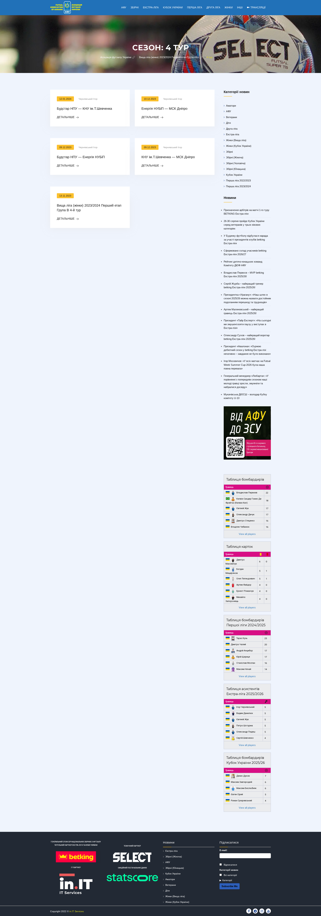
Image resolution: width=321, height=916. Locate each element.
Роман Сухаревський (241, 800)
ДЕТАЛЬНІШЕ (66, 117)
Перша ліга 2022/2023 (238, 180)
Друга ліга (231, 128)
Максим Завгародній (241, 782)
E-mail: (223, 850)
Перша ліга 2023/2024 (238, 186)
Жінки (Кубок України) (238, 145)
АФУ (228, 111)
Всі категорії (230, 875)
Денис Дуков (243, 776)
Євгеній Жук (242, 508)
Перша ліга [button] (194, 7)
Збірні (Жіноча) (234, 157)
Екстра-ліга (232, 134)
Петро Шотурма (244, 725)
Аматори (231, 105)
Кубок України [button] (173, 7)
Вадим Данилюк (244, 713)
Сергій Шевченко (245, 738)
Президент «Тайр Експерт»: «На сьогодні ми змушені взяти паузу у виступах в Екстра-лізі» (247, 324)
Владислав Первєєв (246, 492)
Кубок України (234, 174)
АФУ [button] (123, 7)
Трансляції (257, 7)
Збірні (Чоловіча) (235, 163)
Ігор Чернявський (245, 707)
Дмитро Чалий (238, 644)
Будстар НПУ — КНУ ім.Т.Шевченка (84, 108)
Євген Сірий (237, 794)
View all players (247, 534)
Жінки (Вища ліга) (236, 140)
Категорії (227, 880)
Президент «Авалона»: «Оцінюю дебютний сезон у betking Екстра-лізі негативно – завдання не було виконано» (247, 350)
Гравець (230, 487)
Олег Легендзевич (245, 578)
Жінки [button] (229, 7)
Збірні (229, 151)
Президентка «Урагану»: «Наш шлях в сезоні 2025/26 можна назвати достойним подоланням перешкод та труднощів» (247, 298)
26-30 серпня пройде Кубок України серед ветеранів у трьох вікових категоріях (244, 225)
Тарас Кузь (241, 638)
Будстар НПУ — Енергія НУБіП (81, 157)
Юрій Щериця (243, 656)
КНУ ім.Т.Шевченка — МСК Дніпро (168, 157)
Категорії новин (229, 870)
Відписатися (230, 864)
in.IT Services (76, 911)
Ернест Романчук (245, 591)
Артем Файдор (243, 585)
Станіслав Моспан (245, 663)
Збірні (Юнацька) (236, 169)
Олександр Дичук (245, 514)
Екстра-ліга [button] (151, 7)
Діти (228, 122)
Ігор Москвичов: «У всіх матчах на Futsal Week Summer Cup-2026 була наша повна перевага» (247, 365)
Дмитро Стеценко (245, 520)
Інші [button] (240, 7)
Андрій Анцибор (244, 650)
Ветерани (231, 117)
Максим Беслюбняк (246, 788)
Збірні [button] (135, 7)
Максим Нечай (243, 669)
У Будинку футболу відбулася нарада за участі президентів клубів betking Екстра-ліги (246, 239)
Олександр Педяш (245, 731)
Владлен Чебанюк (240, 527)
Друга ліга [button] (213, 7)
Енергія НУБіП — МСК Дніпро (164, 108)
